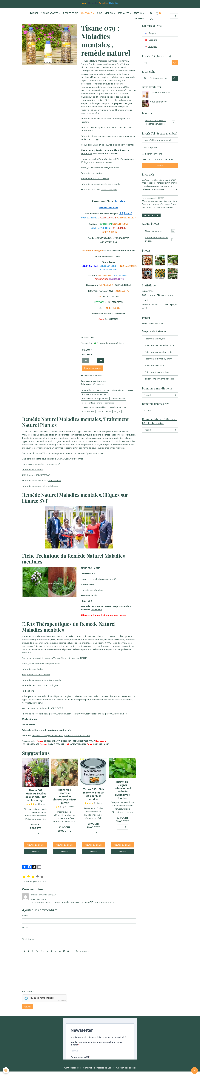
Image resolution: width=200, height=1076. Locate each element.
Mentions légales (72, 1067)
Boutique (86, 13)
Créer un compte (149, 159)
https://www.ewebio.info (114, 713)
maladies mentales (117, 407)
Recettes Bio (70, 13)
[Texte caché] (60, 951)
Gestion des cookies (126, 1067)
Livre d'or (138, 18)
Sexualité (124, 13)
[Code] (72, 951)
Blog (99, 13)
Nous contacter (158, 101)
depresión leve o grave (92, 403)
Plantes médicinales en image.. (160, 239)
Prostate (85, 122)
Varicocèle (96, 609)
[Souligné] (33, 951)
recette (111, 606)
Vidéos (109, 13)
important (112, 127)
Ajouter (27, 1006)
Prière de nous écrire (91, 173)
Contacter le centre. (161, 92)
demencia (109, 403)
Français (152, 46)
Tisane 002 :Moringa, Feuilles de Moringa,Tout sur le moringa (35, 795)
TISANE (83, 658)
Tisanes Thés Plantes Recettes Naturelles (155, 122)
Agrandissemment (95, 453)
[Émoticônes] (77, 951)
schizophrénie (88, 411)
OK (174, 62)
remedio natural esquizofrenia (95, 398)
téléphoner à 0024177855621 (95, 178)
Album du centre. (159, 231)
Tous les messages (151, 215)
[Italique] (28, 951)
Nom (24, 915)
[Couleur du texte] (42, 951)
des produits (113, 184)
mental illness (88, 390)
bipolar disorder (118, 390)
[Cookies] (6, 1070)
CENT (95, 144)
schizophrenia (103, 390)
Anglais (152, 33)
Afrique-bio (98, 384)
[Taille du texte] (37, 951)
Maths (138, 13)
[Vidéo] (68, 951)
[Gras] (24, 951)
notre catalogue (109, 189)
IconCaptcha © (62, 1000)
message (106, 136)
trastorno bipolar (118, 398)
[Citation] (47, 951)
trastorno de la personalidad (94, 407)
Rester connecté (153, 153)
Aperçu (85, 951)
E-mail (25, 927)
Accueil (34, 13)
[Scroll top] (194, 1070)
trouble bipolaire (104, 411)
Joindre (119, 201)
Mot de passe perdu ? (165, 159)
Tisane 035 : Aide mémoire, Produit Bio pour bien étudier (93, 794)
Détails (35, 851)
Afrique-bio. (100, 381)
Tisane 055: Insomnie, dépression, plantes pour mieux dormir (64, 796)
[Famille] (79, 527)
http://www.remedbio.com (88, 713)
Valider (160, 165)
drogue (117, 411)
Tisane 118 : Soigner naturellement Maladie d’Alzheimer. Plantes (122, 790)
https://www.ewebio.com (58, 713)
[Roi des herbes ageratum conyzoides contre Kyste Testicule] (49, 581)
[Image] (64, 951)
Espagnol (153, 40)
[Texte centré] (51, 951)
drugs (130, 390)
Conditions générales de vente (98, 1067)
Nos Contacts (50, 13)
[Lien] (55, 951)
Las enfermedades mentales (94, 394)
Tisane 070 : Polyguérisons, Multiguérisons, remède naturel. (61, 735)
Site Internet (28, 939)
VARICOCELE (63, 458)
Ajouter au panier (92, 368)
